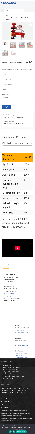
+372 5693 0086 (19, 343)
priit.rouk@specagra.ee (21, 345)
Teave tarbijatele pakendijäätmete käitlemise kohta (14, 410)
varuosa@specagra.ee (21, 357)
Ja (10, 431)
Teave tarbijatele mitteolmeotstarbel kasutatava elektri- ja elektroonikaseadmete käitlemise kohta (15, 414)
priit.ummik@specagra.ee (22, 332)
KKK (2, 404)
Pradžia (3, 16)
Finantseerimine (5, 407)
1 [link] (29, 233)
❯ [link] (32, 233)
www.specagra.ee (9, 296)
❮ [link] (26, 233)
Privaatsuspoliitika (5, 401)
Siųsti (6, 107)
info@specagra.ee (9, 293)
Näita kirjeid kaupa (15, 136)
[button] (30, 24)
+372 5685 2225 (19, 355)
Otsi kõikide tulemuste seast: (17, 143)
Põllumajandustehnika (11, 16)
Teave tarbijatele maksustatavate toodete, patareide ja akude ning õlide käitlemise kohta (16, 419)
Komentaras (5, 94)
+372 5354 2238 (19, 330)
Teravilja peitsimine (15, 17)
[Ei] (33, 429)
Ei (13, 431)
